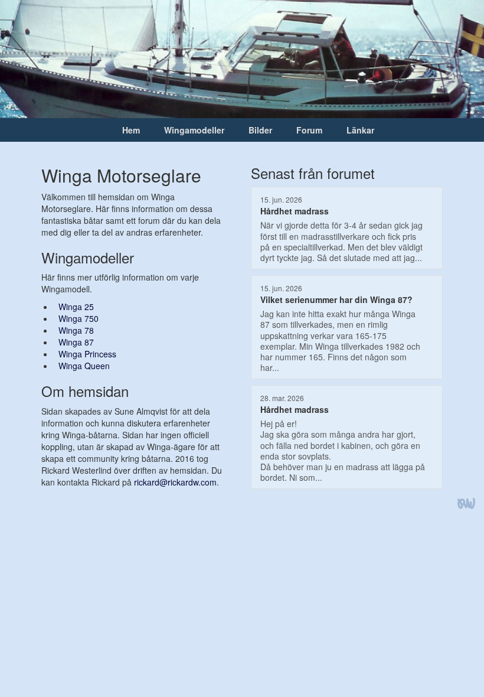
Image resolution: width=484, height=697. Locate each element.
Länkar (360, 130)
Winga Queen (84, 366)
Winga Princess (87, 354)
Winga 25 (76, 306)
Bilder (260, 130)
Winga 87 (76, 342)
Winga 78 (76, 330)
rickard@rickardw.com (175, 482)
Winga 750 (78, 318)
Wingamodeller (194, 130)
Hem (131, 130)
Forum (309, 130)
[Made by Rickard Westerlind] (466, 504)
